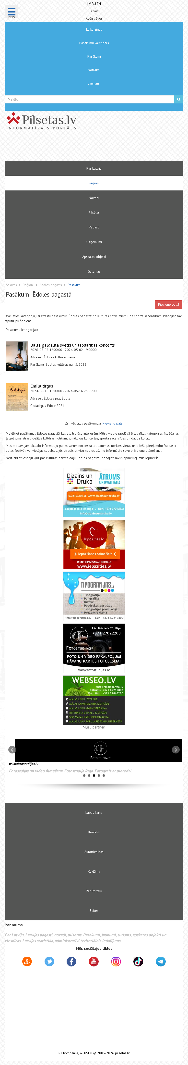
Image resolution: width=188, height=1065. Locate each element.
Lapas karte (93, 812)
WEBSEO (86, 1053)
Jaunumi (94, 83)
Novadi (94, 198)
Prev (12, 750)
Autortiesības (94, 852)
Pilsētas (94, 212)
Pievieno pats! (168, 304)
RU (94, 3)
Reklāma (94, 871)
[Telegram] (161, 961)
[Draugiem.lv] (27, 962)
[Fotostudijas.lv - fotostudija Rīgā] (94, 648)
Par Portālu (94, 891)
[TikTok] (138, 961)
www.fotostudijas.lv (20, 764)
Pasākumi (94, 56)
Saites (94, 910)
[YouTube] (94, 961)
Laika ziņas (94, 29)
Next (176, 750)
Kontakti (94, 832)
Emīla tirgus (41, 386)
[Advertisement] (79, 147)
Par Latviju (94, 168)
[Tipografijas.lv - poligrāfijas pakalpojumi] (94, 596)
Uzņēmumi (94, 242)
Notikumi (94, 70)
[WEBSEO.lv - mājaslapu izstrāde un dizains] (94, 700)
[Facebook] (71, 962)
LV (89, 3)
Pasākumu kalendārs (94, 43)
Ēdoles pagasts (51, 285)
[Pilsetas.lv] (94, 120)
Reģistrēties (94, 18)
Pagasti (94, 227)
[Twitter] (49, 962)
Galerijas (94, 271)
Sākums (11, 285)
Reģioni (94, 183)
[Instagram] (116, 961)
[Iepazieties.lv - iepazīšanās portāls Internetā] (94, 544)
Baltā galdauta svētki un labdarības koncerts (72, 345)
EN (99, 3)
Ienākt (94, 11)
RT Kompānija (68, 1053)
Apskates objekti (94, 256)
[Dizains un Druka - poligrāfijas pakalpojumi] (94, 492)
